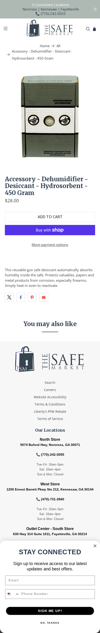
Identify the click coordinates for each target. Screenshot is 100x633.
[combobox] (12, 594)
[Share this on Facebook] (20, 297)
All (58, 46)
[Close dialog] (95, 546)
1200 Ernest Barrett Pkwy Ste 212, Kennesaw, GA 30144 (50, 489)
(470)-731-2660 (52, 499)
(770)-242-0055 (53, 13)
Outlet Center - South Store (50, 529)
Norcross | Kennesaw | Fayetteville (51, 9)
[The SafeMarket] (50, 29)
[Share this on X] (9, 297)
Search (50, 382)
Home (45, 46)
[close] (95, 9)
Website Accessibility (50, 397)
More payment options (50, 244)
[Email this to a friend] (43, 297)
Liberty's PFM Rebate (50, 411)
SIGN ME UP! (50, 611)
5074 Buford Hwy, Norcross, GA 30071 (50, 445)
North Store (50, 439)
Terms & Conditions (50, 404)
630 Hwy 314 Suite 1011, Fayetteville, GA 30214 (50, 534)
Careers (50, 390)
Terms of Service (50, 418)
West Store (50, 484)
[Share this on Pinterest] (32, 297)
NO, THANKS (50, 623)
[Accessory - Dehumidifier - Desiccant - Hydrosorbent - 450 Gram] (50, 116)
